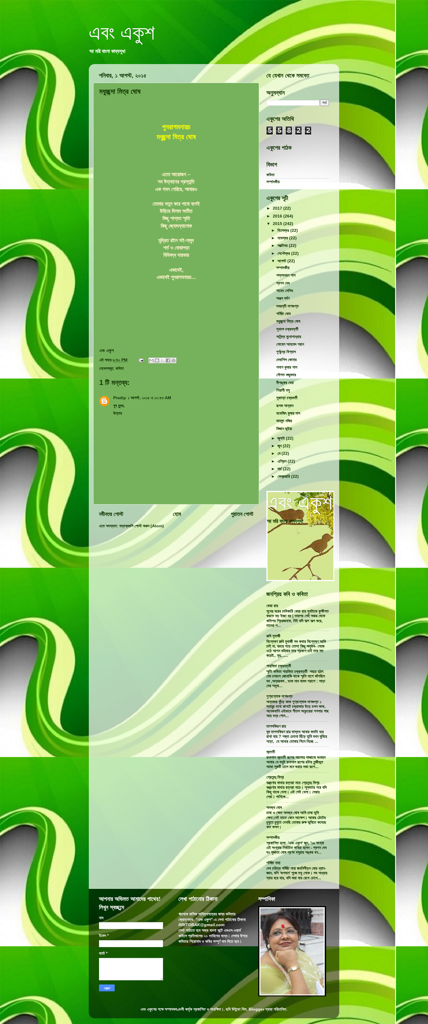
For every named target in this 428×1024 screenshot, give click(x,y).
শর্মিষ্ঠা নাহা (273, 863)
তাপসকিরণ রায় (276, 726)
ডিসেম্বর (283, 230)
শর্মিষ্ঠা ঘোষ (283, 314)
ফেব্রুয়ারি (284, 476)
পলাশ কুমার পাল (286, 367)
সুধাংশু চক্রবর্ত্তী (287, 329)
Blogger (256, 1009)
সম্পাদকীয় (273, 182)
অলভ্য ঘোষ (274, 807)
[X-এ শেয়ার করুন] (162, 360)
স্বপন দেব (283, 283)
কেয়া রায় (272, 606)
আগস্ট (282, 261)
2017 (278, 208)
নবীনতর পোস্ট (111, 514)
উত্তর (117, 413)
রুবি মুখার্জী (273, 636)
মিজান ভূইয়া (284, 429)
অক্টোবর (283, 245)
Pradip (119, 398)
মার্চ (280, 469)
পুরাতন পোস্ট (242, 514)
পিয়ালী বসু (283, 390)
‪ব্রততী (270, 752)
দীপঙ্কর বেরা (285, 383)
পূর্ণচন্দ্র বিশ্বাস (286, 352)
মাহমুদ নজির (284, 421)
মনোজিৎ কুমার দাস (288, 413)
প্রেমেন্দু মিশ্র (275, 777)
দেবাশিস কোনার (286, 360)
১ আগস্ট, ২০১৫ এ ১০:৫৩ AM (149, 398)
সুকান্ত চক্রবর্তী (287, 398)
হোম (177, 514)
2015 (278, 224)
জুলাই (281, 438)
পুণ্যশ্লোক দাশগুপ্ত (279, 696)
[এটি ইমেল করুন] (151, 360)
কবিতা (120, 368)
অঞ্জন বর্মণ (282, 298)
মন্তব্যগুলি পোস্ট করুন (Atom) (141, 526)
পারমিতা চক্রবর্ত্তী (278, 666)
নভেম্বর (283, 238)
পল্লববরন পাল (286, 275)
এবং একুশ (122, 32)
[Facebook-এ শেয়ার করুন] (168, 360)
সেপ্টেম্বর (284, 253)
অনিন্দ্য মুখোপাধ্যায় (288, 337)
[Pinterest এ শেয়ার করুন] (173, 360)
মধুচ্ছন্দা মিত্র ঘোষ (288, 321)
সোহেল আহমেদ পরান (290, 344)
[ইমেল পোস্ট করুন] (141, 360)
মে (279, 453)
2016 (278, 216)
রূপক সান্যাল (284, 406)
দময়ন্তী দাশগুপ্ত (287, 306)
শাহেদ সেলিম (284, 291)
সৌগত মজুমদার (286, 375)
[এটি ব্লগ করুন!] (157, 360)
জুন (280, 446)
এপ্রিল (282, 461)
